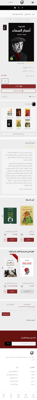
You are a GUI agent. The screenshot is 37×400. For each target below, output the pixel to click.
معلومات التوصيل (14, 381)
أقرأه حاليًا (18, 20)
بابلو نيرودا (25, 67)
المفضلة (26, 397)
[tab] (27, 305)
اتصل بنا (32, 384)
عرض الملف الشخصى (18, 134)
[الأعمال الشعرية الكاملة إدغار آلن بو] (10, 215)
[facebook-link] (22, 7)
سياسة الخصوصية (14, 378)
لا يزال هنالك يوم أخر (27, 118)
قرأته (10, 20)
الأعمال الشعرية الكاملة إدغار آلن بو (11, 232)
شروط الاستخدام (14, 384)
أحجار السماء (9, 129)
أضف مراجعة (6, 314)
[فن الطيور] (27, 215)
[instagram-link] (15, 7)
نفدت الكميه (27, 291)
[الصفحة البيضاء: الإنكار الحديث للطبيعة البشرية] (27, 267)
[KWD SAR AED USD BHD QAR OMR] (18, 2)
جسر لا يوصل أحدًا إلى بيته (11, 283)
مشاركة (5, 97)
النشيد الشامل (27, 129)
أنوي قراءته (26, 20)
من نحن (32, 381)
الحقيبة (18, 397)
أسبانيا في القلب (9, 118)
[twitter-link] (18, 7)
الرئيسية (32, 371)
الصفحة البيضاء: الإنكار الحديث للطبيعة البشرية (28, 283)
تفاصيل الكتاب (28, 76)
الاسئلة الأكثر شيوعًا (13, 371)
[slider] (30, 147)
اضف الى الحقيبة (17, 91)
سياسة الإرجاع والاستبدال (12, 375)
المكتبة (32, 375)
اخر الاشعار (18, 118)
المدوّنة (32, 378)
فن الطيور (31, 232)
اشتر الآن (29, 240)
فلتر (11, 397)
